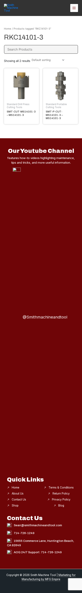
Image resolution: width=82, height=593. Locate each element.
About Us (17, 493)
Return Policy (61, 493)
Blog (61, 505)
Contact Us (19, 499)
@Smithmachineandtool (45, 317)
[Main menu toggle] (74, 8)
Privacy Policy (61, 499)
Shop (15, 505)
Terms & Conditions (61, 487)
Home (7, 28)
